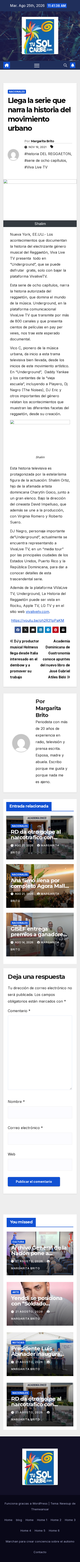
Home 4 (25, 1530)
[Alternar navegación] (37, 65)
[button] (65, 65)
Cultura (18, 1241)
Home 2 (56, 1520)
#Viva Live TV (36, 167)
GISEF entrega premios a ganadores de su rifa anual (38, 934)
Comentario (19, 1011)
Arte (15, 1292)
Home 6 (54, 1530)
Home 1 (42, 1520)
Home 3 (70, 1520)
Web (11, 1154)
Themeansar (40, 1509)
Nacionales (17, 91)
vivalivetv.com (37, 611)
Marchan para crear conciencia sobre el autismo (40, 1541)
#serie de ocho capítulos (45, 160)
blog (19, 1520)
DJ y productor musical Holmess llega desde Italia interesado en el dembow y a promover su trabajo (24, 659)
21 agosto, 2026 (29, 1261)
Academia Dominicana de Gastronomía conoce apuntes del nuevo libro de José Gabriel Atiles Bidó (55, 659)
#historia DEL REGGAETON (47, 154)
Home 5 (40, 1530)
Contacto (40, 1552)
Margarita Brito (42, 141)
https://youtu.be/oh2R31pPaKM (37, 620)
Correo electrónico (25, 1128)
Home (8, 1520)
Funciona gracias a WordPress (26, 1503)
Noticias (18, 1342)
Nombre (16, 1101)
